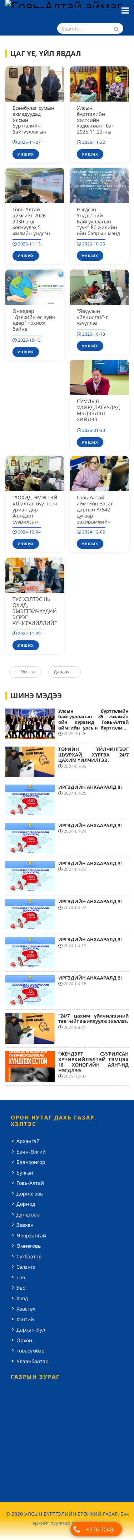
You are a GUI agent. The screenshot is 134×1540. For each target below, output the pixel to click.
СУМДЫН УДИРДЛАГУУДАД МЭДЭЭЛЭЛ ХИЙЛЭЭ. (98, 410)
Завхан (25, 1224)
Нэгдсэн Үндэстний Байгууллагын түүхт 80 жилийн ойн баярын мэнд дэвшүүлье (98, 224)
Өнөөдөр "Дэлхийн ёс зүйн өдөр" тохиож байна (34, 320)
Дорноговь (29, 1193)
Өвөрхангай (31, 1235)
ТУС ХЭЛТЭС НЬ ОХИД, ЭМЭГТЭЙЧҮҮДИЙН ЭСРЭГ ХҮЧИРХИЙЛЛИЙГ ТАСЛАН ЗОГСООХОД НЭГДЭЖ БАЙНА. (36, 620)
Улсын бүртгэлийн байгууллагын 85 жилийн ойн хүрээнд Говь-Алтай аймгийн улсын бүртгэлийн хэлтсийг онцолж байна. (93, 722)
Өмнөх (25, 671)
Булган (24, 1172)
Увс (20, 1287)
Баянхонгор (30, 1162)
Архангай (28, 1141)
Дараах (64, 671)
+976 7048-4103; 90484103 (100, 1531)
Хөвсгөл (25, 1308)
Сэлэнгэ (25, 1266)
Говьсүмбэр (30, 1350)
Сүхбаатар (29, 1256)
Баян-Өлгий (31, 1151)
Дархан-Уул (30, 1329)
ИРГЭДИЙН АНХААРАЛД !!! (90, 787)
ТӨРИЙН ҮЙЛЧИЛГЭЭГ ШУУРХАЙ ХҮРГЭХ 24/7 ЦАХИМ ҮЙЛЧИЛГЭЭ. (93, 754)
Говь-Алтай (30, 1183)
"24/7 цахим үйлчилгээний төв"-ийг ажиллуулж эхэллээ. (93, 1019)
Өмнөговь (28, 1245)
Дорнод (25, 1203)
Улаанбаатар (32, 1361)
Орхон (24, 1340)
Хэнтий (25, 1319)
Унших (26, 154)
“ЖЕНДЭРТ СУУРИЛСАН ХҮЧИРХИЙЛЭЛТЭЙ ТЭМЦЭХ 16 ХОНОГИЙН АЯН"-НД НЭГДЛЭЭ (93, 1062)
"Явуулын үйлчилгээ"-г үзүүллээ (92, 317)
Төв (20, 1277)
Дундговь (27, 1214)
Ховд (22, 1298)
